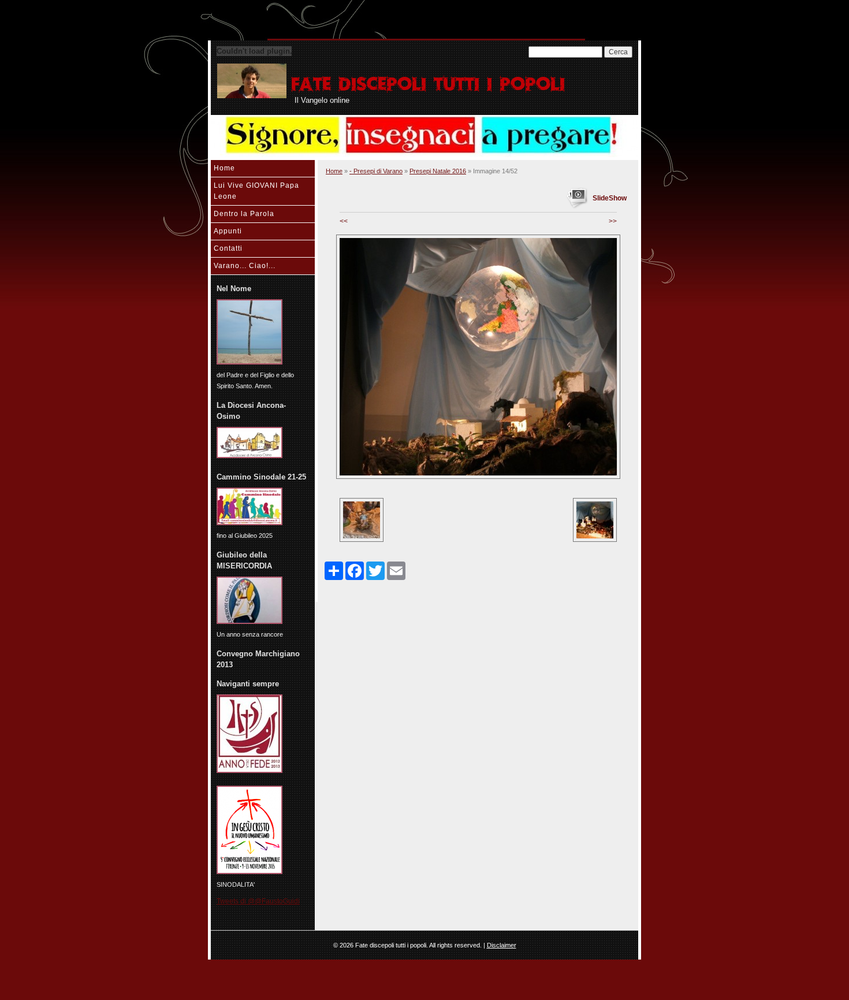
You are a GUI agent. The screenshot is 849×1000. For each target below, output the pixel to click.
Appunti (228, 231)
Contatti (228, 248)
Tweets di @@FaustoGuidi (258, 901)
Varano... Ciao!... (244, 266)
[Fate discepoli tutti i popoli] (251, 81)
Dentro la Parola (244, 214)
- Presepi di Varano (376, 171)
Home (224, 168)
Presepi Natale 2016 (437, 171)
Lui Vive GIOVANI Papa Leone (256, 190)
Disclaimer (501, 945)
